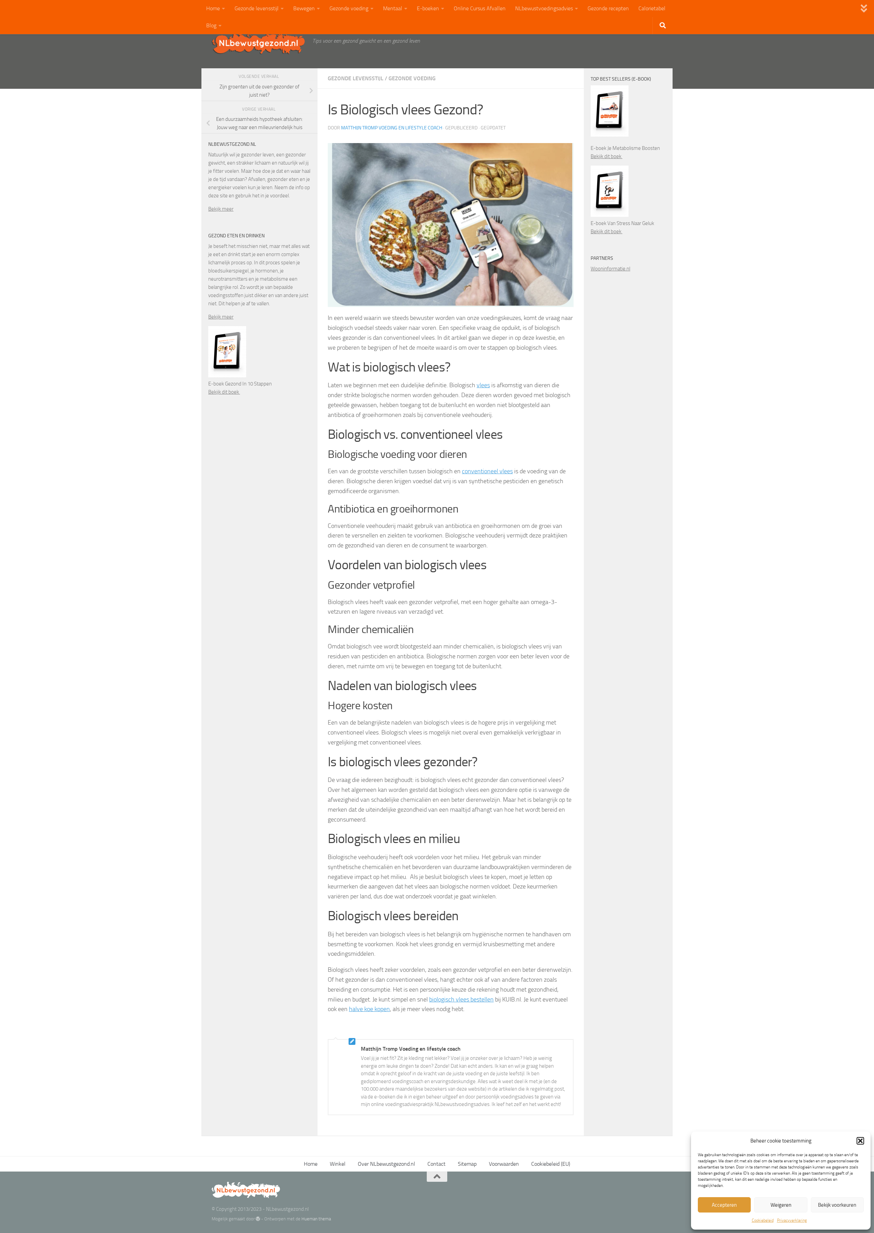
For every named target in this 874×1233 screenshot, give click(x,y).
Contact (436, 1164)
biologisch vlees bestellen (461, 999)
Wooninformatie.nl (610, 269)
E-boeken (428, 8)
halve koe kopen (369, 1009)
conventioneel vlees (487, 471)
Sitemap (467, 1164)
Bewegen (304, 8)
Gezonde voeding (348, 8)
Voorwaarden (504, 1164)
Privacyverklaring (792, 1220)
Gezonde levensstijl (257, 8)
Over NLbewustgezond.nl (386, 1164)
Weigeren (781, 1205)
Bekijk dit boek (224, 392)
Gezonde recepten (608, 8)
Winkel (338, 1164)
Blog (211, 25)
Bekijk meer (221, 209)
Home (213, 8)
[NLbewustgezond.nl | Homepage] (259, 43)
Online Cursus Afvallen (480, 8)
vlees (483, 385)
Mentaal (392, 8)
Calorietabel (651, 8)
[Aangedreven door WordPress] (258, 1219)
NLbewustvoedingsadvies (544, 8)
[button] (860, 1140)
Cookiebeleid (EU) (550, 1164)
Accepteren (724, 1205)
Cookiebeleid (763, 1220)
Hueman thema (316, 1218)
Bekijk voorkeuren (837, 1205)
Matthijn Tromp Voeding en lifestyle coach (391, 128)
